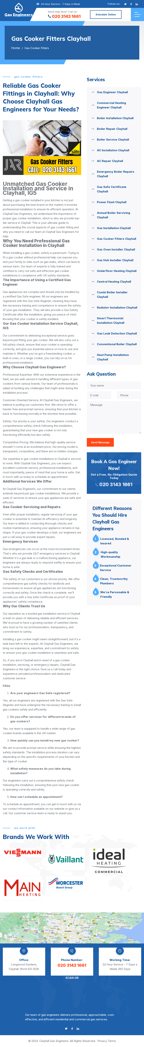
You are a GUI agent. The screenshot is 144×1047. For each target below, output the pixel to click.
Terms (112, 1041)
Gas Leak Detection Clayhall (117, 333)
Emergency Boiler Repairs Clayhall (115, 174)
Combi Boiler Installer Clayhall (112, 294)
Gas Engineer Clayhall (112, 92)
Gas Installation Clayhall (114, 228)
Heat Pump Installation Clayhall (113, 357)
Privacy (102, 1041)
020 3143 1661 (66, 16)
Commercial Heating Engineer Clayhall (111, 105)
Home (15, 48)
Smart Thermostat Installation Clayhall (110, 320)
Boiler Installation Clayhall (115, 118)
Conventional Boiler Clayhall (117, 344)
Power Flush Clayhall (111, 202)
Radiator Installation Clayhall (117, 307)
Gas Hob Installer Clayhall (115, 260)
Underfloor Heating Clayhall (116, 271)
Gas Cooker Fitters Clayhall (116, 239)
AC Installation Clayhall (113, 150)
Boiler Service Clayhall (113, 139)
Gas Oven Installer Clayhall (116, 249)
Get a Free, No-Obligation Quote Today (114, 473)
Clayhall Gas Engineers (53, 1041)
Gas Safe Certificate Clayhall (111, 189)
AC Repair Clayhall (110, 161)
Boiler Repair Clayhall (112, 129)
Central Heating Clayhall (114, 281)
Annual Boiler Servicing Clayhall (113, 215)
